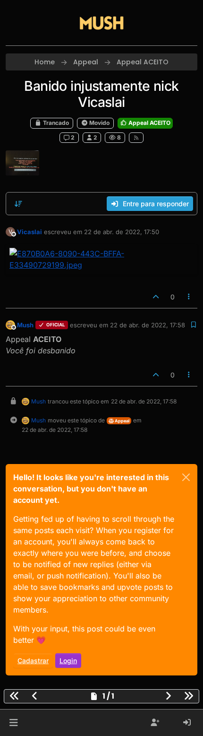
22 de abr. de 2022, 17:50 (121, 232)
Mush (25, 325)
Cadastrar (33, 661)
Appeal (121, 420)
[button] (13, 722)
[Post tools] (189, 296)
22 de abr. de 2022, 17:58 (147, 325)
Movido (99, 122)
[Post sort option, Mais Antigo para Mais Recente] (18, 204)
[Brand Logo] (101, 22)
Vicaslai (29, 232)
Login (68, 661)
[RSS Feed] (136, 137)
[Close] (186, 477)
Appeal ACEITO (148, 122)
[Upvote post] (155, 296)
